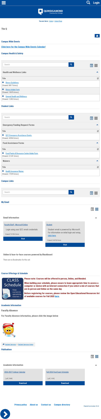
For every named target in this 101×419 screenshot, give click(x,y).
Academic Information (11, 305)
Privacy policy (20, 404)
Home (51, 21)
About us (34, 404)
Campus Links (7, 181)
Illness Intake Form (13, 90)
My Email (5, 202)
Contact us (46, 404)
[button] (97, 72)
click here (52, 235)
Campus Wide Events (10, 41)
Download (31, 383)
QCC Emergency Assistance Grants (19, 135)
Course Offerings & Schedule (14, 273)
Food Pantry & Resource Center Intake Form (22, 153)
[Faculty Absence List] (8, 330)
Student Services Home (25, 344)
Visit (32, 239)
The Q (4, 28)
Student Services (10, 344)
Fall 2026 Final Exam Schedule (57, 372)
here (57, 296)
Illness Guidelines (12, 83)
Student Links (7, 106)
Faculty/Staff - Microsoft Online (16, 225)
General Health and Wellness (16, 96)
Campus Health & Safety (12, 53)
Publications (6, 349)
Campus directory (62, 404)
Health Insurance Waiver (15, 171)
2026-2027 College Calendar (14, 372)
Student (49, 225)
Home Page (58, 21)
